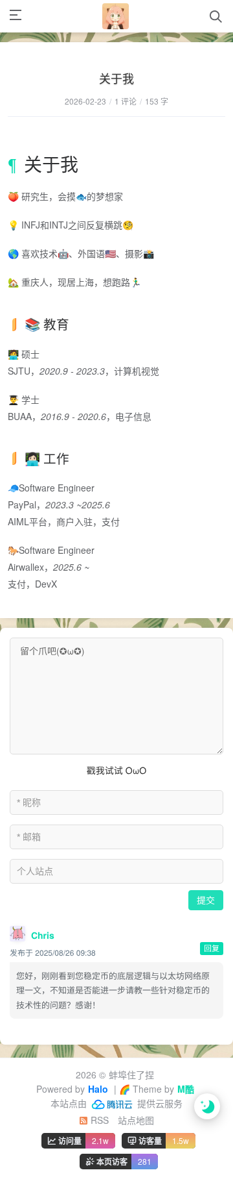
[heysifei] (115, 16)
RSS (98, 1119)
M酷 (185, 1088)
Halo (98, 1088)
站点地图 (136, 1119)
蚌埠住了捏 (131, 1074)
